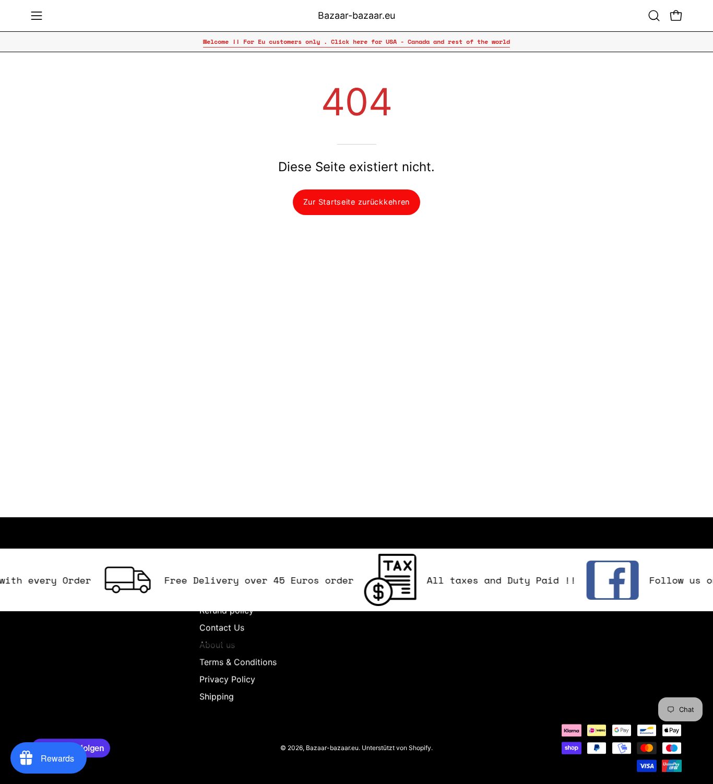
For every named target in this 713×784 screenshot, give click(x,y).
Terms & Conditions (238, 662)
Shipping (216, 696)
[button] (654, 16)
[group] (356, 42)
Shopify (420, 748)
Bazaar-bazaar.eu (356, 15)
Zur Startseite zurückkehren (356, 201)
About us (217, 644)
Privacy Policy (227, 679)
